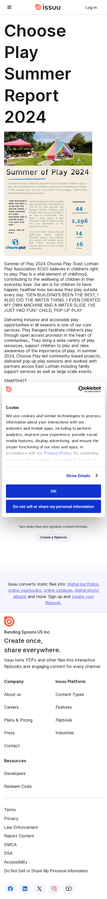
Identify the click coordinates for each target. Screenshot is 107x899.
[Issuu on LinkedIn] (25, 888)
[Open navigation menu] (9, 7)
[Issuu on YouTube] (68, 888)
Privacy (11, 818)
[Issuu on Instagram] (54, 888)
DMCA (10, 844)
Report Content (19, 835)
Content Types (70, 694)
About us (12, 694)
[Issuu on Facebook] (10, 888)
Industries (65, 732)
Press (9, 732)
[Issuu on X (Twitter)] (39, 888)
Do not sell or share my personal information (53, 506)
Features (64, 707)
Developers (15, 773)
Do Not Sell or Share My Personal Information (46, 871)
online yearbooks (24, 590)
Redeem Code (18, 786)
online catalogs (58, 590)
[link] (91, 7)
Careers (11, 707)
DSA (8, 853)
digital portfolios (83, 584)
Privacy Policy (57, 453)
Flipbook (64, 720)
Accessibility (16, 862)
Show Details (78, 475)
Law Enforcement (21, 827)
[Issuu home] (48, 7)
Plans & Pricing (18, 720)
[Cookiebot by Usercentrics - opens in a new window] (78, 389)
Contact (12, 745)
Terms (10, 809)
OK (54, 491)
